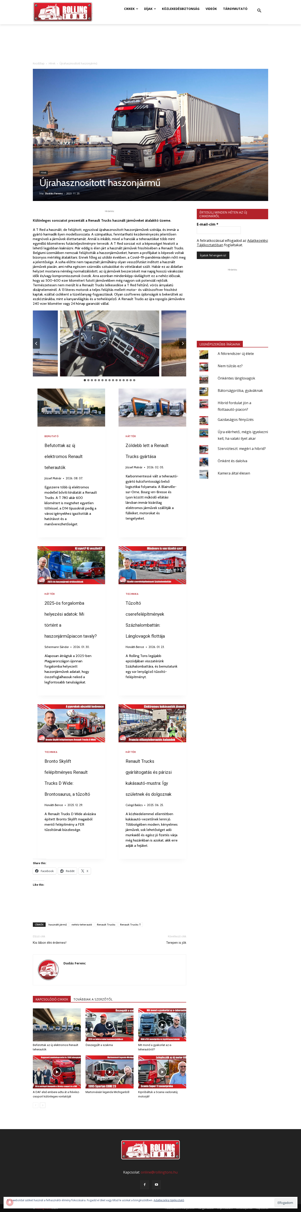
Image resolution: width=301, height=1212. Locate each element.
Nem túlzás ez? (230, 365)
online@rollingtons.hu (159, 1172)
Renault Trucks (106, 924)
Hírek (52, 63)
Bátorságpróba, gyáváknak (240, 390)
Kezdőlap (39, 63)
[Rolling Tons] (63, 12)
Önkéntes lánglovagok (236, 378)
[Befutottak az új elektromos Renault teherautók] (57, 1024)
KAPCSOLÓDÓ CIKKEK (51, 999)
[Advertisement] (109, 907)
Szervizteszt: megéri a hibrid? (242, 448)
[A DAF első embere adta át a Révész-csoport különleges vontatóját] (57, 1071)
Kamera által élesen (234, 473)
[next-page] (42, 1105)
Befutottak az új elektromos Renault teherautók (64, 456)
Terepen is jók (176, 943)
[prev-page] (35, 1105)
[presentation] (71, 408)
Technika (132, 593)
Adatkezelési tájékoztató (169, 1200)
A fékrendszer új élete (236, 353)
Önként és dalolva (232, 460)
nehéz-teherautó (82, 924)
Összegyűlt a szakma (99, 1045)
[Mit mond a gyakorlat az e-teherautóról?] (162, 1024)
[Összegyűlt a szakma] (109, 1024)
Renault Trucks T (130, 924)
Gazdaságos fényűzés (236, 419)
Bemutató (52, 436)
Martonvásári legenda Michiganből (107, 1092)
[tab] (85, 380)
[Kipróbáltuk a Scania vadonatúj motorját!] (162, 1071)
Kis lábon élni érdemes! (49, 943)
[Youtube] (156, 1184)
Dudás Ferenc (54, 193)
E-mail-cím (207, 224)
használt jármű (57, 924)
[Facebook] (144, 1184)
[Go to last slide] (36, 343)
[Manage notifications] (9, 1202)
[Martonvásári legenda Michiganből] (109, 1071)
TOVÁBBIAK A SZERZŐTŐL (93, 999)
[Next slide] (182, 343)
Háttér (131, 436)
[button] (259, 11)
